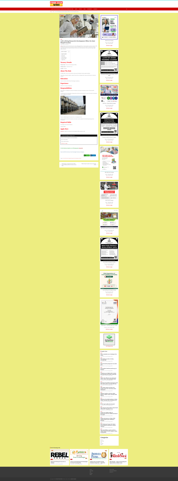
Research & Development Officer (76, 158)
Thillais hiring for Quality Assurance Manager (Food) (88, 164)
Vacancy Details (64, 53)
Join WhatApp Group (109, 346)
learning (101, 443)
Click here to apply (109, 80)
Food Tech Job (66, 158)
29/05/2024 (62, 44)
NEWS (101, 357)
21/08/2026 (102, 427)
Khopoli (70, 158)
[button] (68, 52)
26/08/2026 (102, 356)
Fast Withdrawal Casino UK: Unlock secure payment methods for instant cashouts (108, 425)
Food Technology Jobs (55, 447)
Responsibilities (64, 57)
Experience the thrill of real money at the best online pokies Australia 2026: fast (109, 383)
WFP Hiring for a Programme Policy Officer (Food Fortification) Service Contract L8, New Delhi (69, 164)
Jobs (61, 39)
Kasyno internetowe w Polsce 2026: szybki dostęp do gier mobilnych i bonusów (107, 419)
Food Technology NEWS (109, 356)
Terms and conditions (113, 470)
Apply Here (63, 59)
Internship (91, 470)
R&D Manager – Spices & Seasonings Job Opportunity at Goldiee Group (118, 462)
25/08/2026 (102, 370)
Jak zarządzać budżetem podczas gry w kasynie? (108, 369)
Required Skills (64, 58)
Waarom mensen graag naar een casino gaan (108, 364)
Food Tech (66, 44)
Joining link (81, 148)
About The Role (64, 54)
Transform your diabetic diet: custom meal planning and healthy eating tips (108, 374)
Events (101, 439)
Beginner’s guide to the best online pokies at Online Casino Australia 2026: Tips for (108, 394)
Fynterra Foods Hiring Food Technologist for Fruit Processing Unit (79, 462)
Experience (63, 56)
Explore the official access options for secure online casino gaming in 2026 (108, 378)
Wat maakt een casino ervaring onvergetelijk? (106, 359)
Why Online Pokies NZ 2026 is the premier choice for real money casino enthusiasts (108, 388)
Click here (62, 131)
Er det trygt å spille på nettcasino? (107, 404)
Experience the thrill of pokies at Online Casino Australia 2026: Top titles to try (108, 400)
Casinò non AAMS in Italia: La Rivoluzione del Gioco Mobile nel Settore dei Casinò (109, 413)
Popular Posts (104, 351)
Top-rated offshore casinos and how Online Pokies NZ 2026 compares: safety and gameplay (108, 431)
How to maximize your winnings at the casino (108, 355)
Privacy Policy (112, 469)
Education (63, 55)
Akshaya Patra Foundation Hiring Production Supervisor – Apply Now (97, 462)
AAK (63, 158)
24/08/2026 (102, 390)
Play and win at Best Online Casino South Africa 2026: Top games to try (109, 408)
